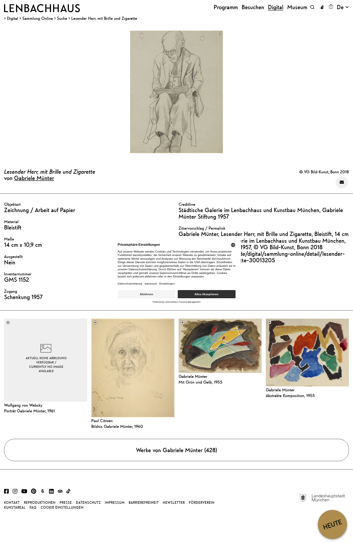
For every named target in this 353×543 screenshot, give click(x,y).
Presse (66, 502)
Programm (226, 7)
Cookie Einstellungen (62, 507)
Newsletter (174, 502)
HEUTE (332, 524)
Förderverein (201, 502)
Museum (297, 7)
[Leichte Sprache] (331, 6)
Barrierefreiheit (144, 502)
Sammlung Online (37, 18)
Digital (12, 18)
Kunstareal (15, 507)
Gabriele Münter (34, 177)
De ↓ (343, 7)
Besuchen (253, 7)
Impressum (115, 502)
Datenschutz (88, 502)
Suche (62, 18)
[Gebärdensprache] (322, 7)
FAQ (33, 507)
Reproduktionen (40, 502)
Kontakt (12, 502)
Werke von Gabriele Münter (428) (176, 449)
